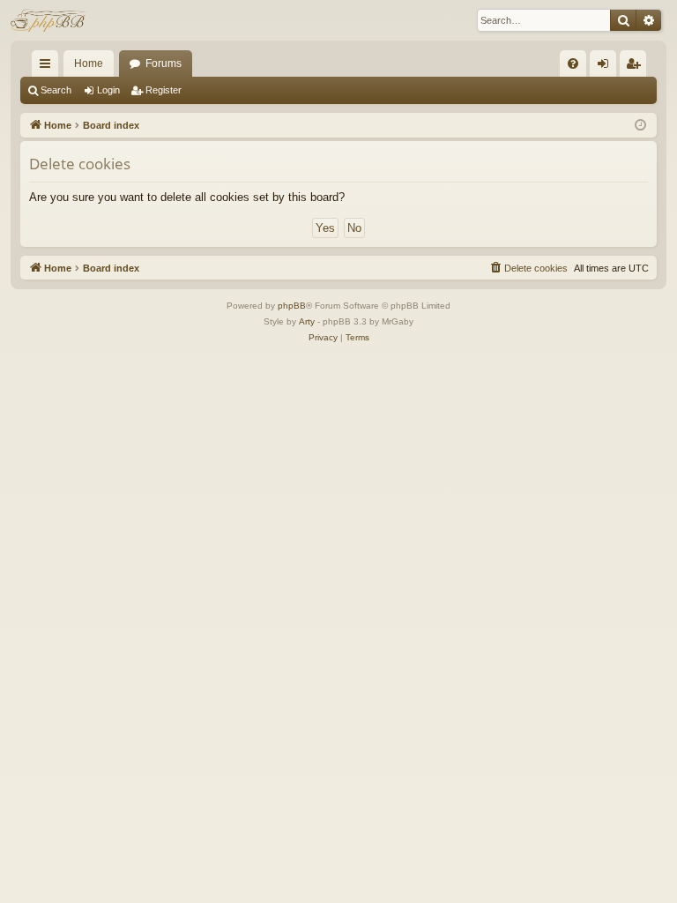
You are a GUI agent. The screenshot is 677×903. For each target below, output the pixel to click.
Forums (163, 63)
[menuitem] (573, 63)
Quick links (48, 67)
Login (108, 90)
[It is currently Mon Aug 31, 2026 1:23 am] (640, 126)
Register (163, 90)
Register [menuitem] (636, 67)
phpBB (292, 305)
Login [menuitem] (606, 67)
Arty (307, 321)
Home (88, 63)
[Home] (50, 20)
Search (56, 90)
